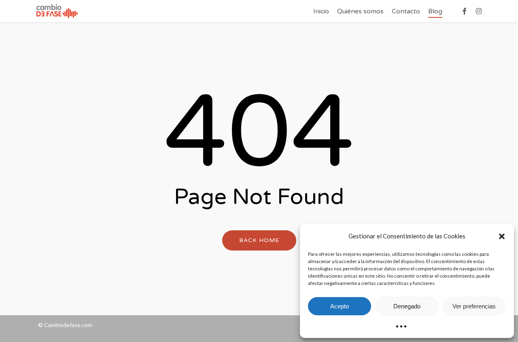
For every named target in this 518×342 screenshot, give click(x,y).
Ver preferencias (474, 306)
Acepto (339, 306)
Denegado (406, 306)
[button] (502, 236)
